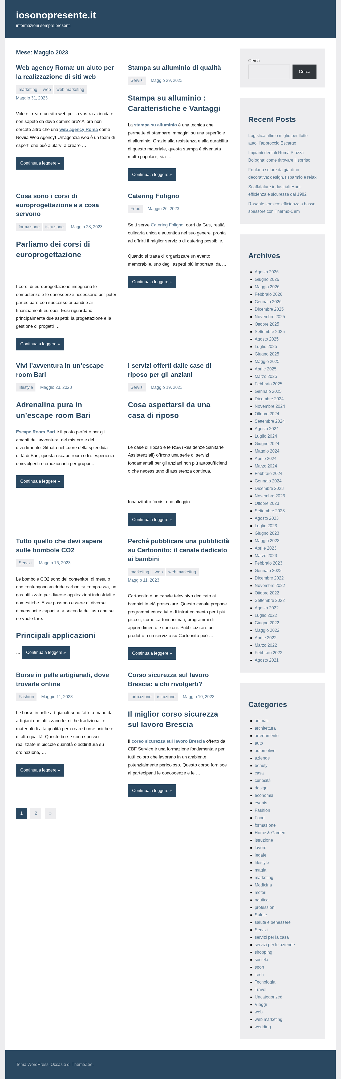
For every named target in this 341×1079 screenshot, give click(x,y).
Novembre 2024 (270, 406)
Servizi (137, 80)
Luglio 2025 (266, 346)
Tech (259, 974)
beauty (261, 765)
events (261, 803)
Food (135, 208)
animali (262, 720)
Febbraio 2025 (268, 384)
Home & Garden (270, 832)
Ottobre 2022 (267, 593)
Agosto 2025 (267, 339)
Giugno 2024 (267, 443)
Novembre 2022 (270, 585)
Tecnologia (265, 982)
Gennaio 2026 (268, 301)
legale (260, 855)
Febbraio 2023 (268, 563)
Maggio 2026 (267, 287)
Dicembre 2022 (269, 578)
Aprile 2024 (266, 458)
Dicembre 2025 (269, 309)
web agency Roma (78, 129)
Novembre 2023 (270, 496)
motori (260, 892)
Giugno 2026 (267, 279)
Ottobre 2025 (267, 324)
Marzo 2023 (266, 555)
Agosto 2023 (267, 518)
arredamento (267, 735)
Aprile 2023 (266, 548)
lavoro (260, 847)
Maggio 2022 (267, 630)
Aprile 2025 (266, 369)
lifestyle (26, 387)
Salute (261, 915)
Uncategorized (268, 997)
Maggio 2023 (267, 540)
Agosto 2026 (267, 272)
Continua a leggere (38, 163)
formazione (29, 227)
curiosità (263, 780)
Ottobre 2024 (267, 413)
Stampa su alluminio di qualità (174, 67)
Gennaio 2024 (268, 481)
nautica (262, 900)
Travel (260, 989)
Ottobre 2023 (267, 503)
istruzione (54, 227)
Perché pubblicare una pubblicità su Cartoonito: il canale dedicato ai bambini (178, 549)
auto (259, 743)
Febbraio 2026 (268, 294)
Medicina (263, 885)
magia (260, 870)
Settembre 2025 (270, 331)
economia (264, 795)
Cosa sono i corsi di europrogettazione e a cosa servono (57, 204)
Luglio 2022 (266, 615)
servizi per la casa (272, 937)
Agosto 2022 (267, 608)
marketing (28, 89)
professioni (265, 907)
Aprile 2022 (266, 638)
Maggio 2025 (267, 361)
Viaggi (261, 1004)
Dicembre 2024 (269, 399)
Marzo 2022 (266, 645)
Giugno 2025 (267, 354)
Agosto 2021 (267, 660)
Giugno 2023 (267, 533)
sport (259, 967)
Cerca (254, 60)
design (261, 788)
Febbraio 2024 (268, 473)
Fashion (26, 696)
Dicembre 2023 (269, 488)
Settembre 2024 (270, 421)
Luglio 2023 (266, 525)
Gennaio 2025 (268, 391)
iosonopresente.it (56, 15)
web (47, 89)
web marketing (70, 89)
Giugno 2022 (267, 623)
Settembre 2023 (270, 511)
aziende (262, 758)
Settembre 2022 (270, 600)
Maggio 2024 (267, 451)
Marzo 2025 (266, 376)
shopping (263, 952)
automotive (265, 750)
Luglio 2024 (266, 436)
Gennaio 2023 (268, 570)
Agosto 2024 (267, 428)
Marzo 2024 (266, 466)
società (261, 959)
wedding (263, 1027)
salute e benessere (273, 922)
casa (259, 773)
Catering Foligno (153, 195)
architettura (265, 728)
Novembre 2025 (270, 316)
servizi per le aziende (275, 944)
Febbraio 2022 (268, 652)
